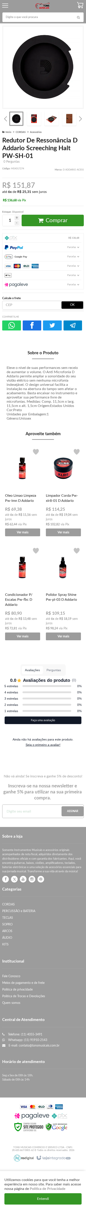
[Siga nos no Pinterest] (40, 879)
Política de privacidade (17, 989)
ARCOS (7, 931)
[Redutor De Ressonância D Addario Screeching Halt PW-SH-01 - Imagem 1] (16, 119)
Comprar (56, 220)
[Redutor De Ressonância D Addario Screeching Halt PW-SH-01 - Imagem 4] (69, 119)
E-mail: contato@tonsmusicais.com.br (34, 1045)
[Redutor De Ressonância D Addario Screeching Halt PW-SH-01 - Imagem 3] (52, 119)
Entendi (43, 1199)
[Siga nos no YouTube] (23, 879)
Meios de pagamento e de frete (23, 983)
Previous (5, 118)
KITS (5, 944)
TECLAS (7, 917)
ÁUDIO (7, 937)
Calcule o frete (11, 298)
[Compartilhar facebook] (32, 325)
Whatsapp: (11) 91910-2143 (27, 1040)
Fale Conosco (11, 976)
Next (80, 117)
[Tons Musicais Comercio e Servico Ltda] (42, 5)
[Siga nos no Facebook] (5, 879)
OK (72, 304)
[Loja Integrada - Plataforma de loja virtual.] (53, 1158)
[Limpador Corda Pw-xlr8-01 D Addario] (63, 492)
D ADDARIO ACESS (73, 169)
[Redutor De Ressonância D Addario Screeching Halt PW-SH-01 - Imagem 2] (34, 119)
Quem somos (11, 1003)
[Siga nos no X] (14, 879)
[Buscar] (78, 17)
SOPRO (7, 924)
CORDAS (21, 132)
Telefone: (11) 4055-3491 (24, 1034)
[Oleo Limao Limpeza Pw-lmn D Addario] (22, 492)
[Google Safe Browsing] (56, 1127)
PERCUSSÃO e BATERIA (18, 911)
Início (8, 132)
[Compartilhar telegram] (73, 325)
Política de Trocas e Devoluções (23, 996)
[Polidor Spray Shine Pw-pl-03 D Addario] (63, 592)
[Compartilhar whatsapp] (11, 325)
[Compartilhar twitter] (52, 325)
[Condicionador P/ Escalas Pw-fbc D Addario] (22, 592)
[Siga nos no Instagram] (32, 879)
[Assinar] (73, 811)
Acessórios (36, 132)
